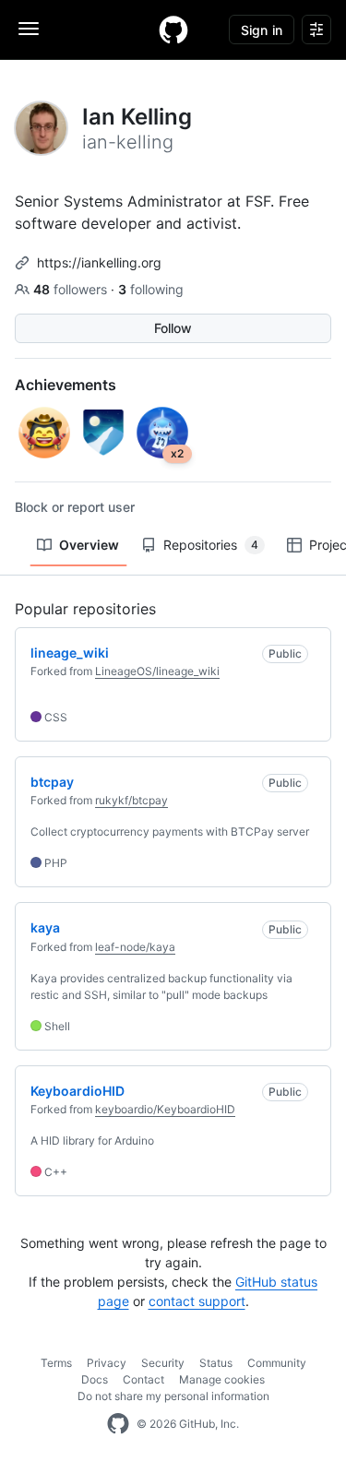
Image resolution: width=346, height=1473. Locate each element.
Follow (173, 328)
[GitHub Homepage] (118, 1424)
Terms (56, 1363)
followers (72, 289)
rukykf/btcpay (131, 800)
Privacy (106, 1363)
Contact (143, 1379)
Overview (89, 544)
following (151, 289)
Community (276, 1363)
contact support (197, 1301)
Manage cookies (222, 1379)
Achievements (65, 384)
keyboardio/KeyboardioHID (165, 1109)
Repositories (210, 544)
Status (216, 1363)
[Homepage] (173, 29)
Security (163, 1363)
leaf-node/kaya (135, 947)
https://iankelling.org (99, 262)
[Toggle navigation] (28, 28)
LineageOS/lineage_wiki (157, 671)
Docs (94, 1379)
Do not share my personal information (173, 1396)
